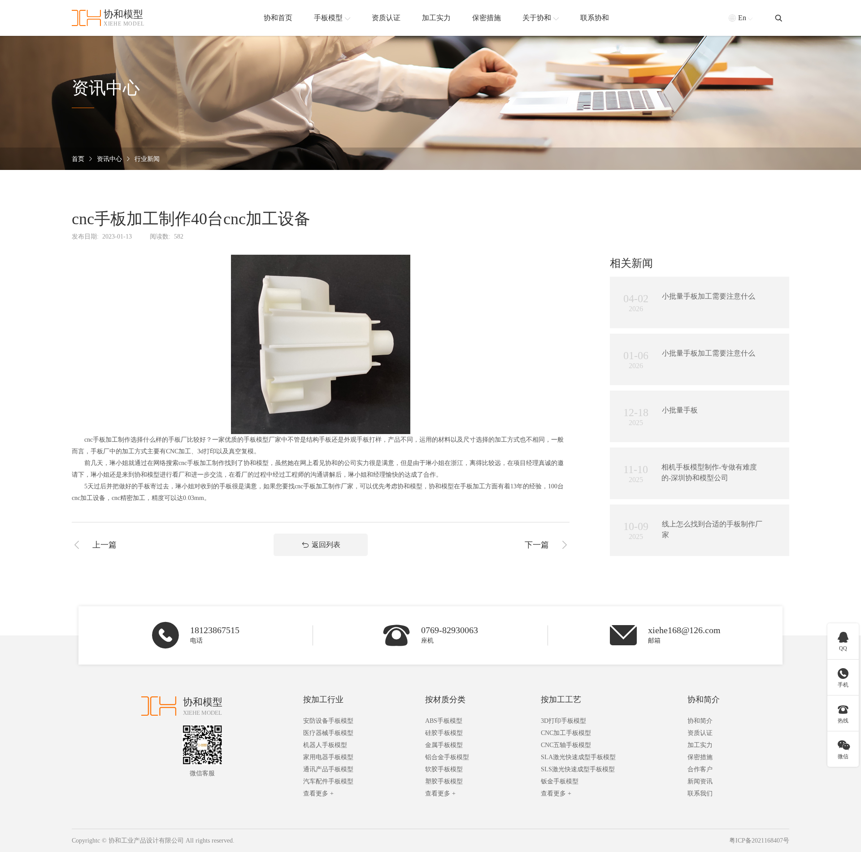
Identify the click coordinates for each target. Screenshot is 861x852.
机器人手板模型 (325, 745)
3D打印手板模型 (563, 720)
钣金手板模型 (559, 781)
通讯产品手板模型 (328, 769)
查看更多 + (318, 793)
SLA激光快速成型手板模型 (578, 757)
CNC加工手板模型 (566, 733)
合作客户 (700, 769)
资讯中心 (109, 159)
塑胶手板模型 (444, 781)
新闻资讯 (700, 781)
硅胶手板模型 (444, 733)
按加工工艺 (561, 699)
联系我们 (700, 793)
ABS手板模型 (443, 720)
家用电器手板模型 (328, 757)
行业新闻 (147, 159)
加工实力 (700, 745)
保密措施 (700, 757)
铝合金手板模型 (447, 757)
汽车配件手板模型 (328, 781)
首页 (78, 159)
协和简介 (703, 699)
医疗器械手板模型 (328, 733)
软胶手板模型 (444, 769)
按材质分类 (445, 699)
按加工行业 (323, 699)
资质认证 (700, 733)
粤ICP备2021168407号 (759, 840)
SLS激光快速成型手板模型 (578, 769)
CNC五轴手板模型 (566, 745)
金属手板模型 (444, 745)
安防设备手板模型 (328, 720)
